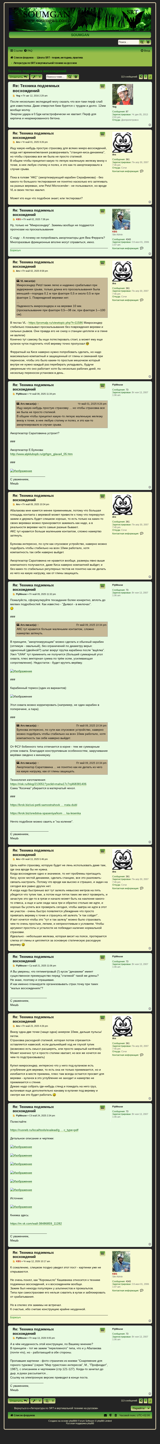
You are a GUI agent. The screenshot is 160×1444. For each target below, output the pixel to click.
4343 (128, 239)
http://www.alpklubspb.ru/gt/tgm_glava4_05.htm (41, 454)
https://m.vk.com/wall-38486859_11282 (36, 1223)
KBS (114, 231)
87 (127, 111)
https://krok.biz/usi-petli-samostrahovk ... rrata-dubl (43, 804)
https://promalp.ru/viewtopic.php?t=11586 (56, 322)
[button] (141, 76)
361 (128, 159)
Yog (114, 106)
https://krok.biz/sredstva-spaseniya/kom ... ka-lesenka (45, 813)
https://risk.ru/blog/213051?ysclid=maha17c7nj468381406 (48, 784)
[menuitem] (28, 50)
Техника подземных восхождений (37, 71)
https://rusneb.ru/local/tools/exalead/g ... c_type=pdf (44, 1130)
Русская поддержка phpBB (80, 1423)
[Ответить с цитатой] (102, 86)
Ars (114, 154)
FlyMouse (117, 384)
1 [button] (145, 77)
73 (127, 389)
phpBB (72, 1421)
